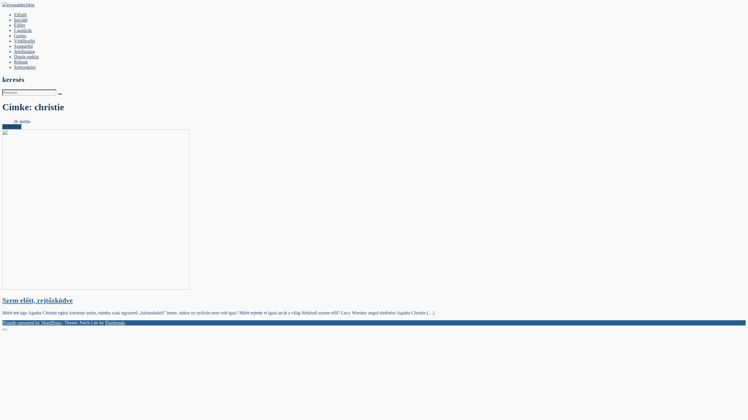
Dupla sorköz (26, 56)
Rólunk (21, 62)
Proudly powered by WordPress (31, 322)
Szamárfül (23, 46)
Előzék (20, 14)
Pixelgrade (115, 322)
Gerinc (20, 35)
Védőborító (24, 40)
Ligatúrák (23, 30)
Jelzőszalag (24, 51)
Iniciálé (20, 20)
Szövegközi (25, 67)
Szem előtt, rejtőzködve (37, 300)
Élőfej (19, 25)
